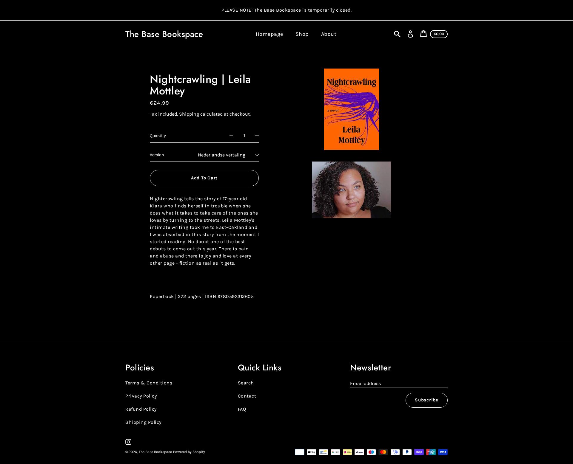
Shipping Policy (143, 422)
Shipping (189, 114)
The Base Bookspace (164, 34)
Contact (247, 396)
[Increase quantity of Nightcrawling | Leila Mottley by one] (257, 135)
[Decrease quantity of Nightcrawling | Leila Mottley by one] (231, 135)
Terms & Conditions (148, 383)
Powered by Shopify (189, 452)
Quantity (158, 135)
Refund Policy (141, 409)
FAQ (242, 409)
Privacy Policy (141, 396)
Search (246, 383)
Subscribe (426, 400)
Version (157, 154)
